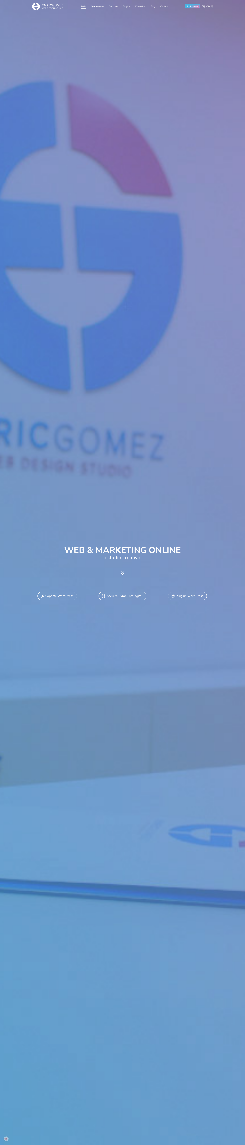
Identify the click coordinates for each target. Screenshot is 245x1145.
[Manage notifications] (6, 1138)
